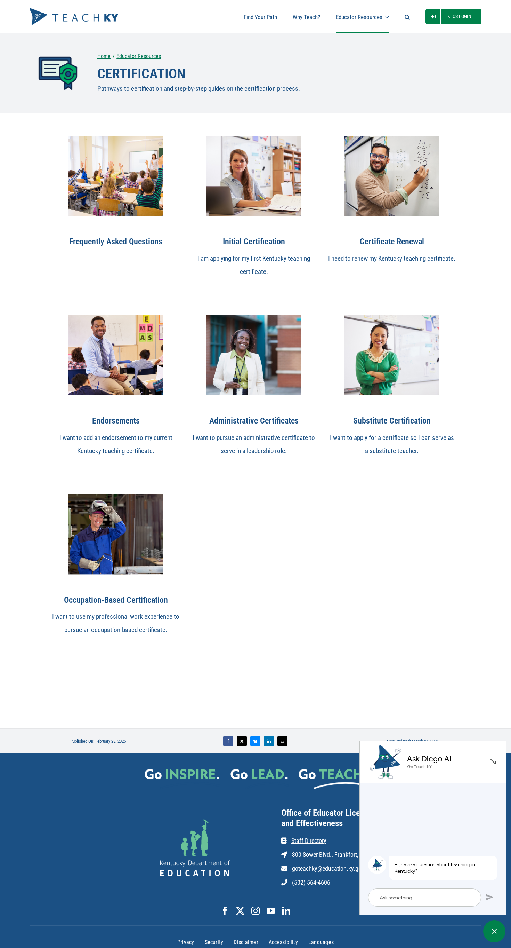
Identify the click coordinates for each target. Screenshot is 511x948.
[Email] (282, 741)
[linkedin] (286, 911)
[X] (242, 741)
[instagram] (255, 911)
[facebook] (225, 911)
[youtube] (271, 911)
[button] (407, 16)
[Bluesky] (255, 741)
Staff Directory (308, 840)
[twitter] (240, 911)
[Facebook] (228, 741)
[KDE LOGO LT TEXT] (195, 823)
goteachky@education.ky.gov (328, 868)
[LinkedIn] (269, 741)
